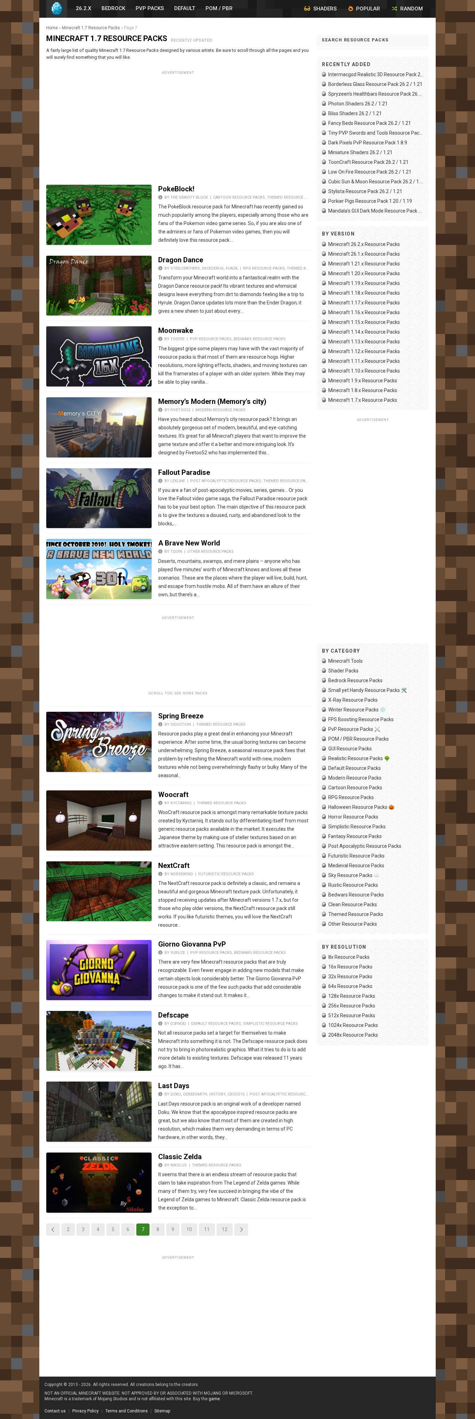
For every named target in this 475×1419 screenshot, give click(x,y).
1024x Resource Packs (353, 1025)
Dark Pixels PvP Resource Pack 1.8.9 (367, 142)
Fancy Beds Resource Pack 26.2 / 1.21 (369, 123)
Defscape (173, 1015)
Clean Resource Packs (352, 904)
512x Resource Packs (351, 1015)
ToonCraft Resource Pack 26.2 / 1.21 (368, 162)
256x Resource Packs (351, 1006)
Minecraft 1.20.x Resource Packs (364, 273)
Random (411, 9)
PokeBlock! (176, 189)
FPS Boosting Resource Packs (361, 719)
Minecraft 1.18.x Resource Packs (364, 293)
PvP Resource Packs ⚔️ (354, 729)
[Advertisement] (178, 125)
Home (52, 27)
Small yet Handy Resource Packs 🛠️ (367, 690)
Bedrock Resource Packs (355, 680)
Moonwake (175, 330)
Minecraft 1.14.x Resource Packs (364, 332)
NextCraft (174, 865)
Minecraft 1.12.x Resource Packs (364, 351)
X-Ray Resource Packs (353, 700)
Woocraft (173, 794)
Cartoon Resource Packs (239, 197)
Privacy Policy (85, 1411)
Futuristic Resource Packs (226, 874)
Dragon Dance (180, 260)
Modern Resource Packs (220, 410)
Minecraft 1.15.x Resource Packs (364, 322)
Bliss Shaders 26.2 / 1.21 (355, 113)
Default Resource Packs (216, 1023)
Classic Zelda (180, 1157)
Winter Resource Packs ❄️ (357, 709)
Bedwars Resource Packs (259, 339)
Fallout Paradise (184, 472)
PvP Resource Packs (211, 339)
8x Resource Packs (349, 957)
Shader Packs (343, 670)
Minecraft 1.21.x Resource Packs (364, 263)
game (214, 1398)
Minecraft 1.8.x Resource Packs (362, 390)
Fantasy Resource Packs (355, 836)
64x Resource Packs (350, 986)
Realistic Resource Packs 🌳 (359, 758)
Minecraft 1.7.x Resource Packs (362, 400)
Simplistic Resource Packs (270, 1023)
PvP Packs (150, 8)
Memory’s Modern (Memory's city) (212, 401)
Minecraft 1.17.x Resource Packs (364, 302)
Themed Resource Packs (291, 197)
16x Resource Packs (350, 967)
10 (189, 1229)
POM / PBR (219, 8)
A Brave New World (189, 543)
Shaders (324, 9)
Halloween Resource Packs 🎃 (361, 807)
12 (224, 1229)
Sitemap (162, 1411)
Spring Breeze (180, 716)
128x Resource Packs (351, 996)
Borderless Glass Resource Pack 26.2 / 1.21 (375, 84)
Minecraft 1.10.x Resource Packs (364, 371)
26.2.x (83, 8)
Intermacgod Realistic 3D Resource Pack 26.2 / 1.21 (376, 74)
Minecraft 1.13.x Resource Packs (364, 341)
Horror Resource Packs (353, 817)
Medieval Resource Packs (356, 865)
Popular (367, 9)
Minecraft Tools (345, 661)
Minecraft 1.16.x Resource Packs (364, 312)
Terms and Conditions (126, 1411)
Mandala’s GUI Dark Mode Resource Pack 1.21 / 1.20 (376, 211)
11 (207, 1229)
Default (184, 8)
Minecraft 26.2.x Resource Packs (364, 244)
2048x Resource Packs (353, 1035)
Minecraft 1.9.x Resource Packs (362, 380)
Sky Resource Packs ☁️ (353, 875)
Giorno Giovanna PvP (192, 944)
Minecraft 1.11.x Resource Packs (364, 361)
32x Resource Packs (350, 976)
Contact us (55, 1411)
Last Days (174, 1086)
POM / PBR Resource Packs (358, 739)
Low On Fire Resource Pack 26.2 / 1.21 (369, 172)
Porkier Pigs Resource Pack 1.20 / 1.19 (370, 201)
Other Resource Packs (210, 551)
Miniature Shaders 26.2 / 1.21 (360, 152)
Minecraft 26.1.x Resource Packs (364, 254)
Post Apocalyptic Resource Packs (225, 481)
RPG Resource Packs (264, 268)
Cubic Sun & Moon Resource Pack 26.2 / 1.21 (376, 181)
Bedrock (113, 8)
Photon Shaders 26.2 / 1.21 (358, 103)
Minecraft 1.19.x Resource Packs (364, 283)
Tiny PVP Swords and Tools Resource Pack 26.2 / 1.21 (376, 133)
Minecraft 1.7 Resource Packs (91, 27)
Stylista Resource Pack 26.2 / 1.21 (365, 191)
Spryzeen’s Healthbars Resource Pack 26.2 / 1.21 (376, 94)
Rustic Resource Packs (353, 885)
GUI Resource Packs (350, 748)
